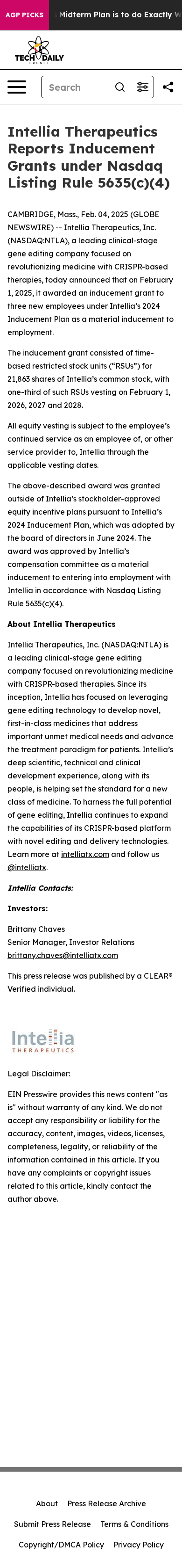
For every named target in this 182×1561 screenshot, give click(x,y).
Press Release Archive (106, 1503)
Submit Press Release (52, 1524)
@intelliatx (26, 867)
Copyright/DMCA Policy (61, 1544)
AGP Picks (24, 15)
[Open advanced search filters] (142, 87)
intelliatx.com (85, 854)
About (47, 1503)
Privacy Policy (138, 1544)
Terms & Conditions (134, 1524)
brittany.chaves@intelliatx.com (62, 955)
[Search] (120, 87)
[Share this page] (168, 87)
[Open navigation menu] (16, 87)
